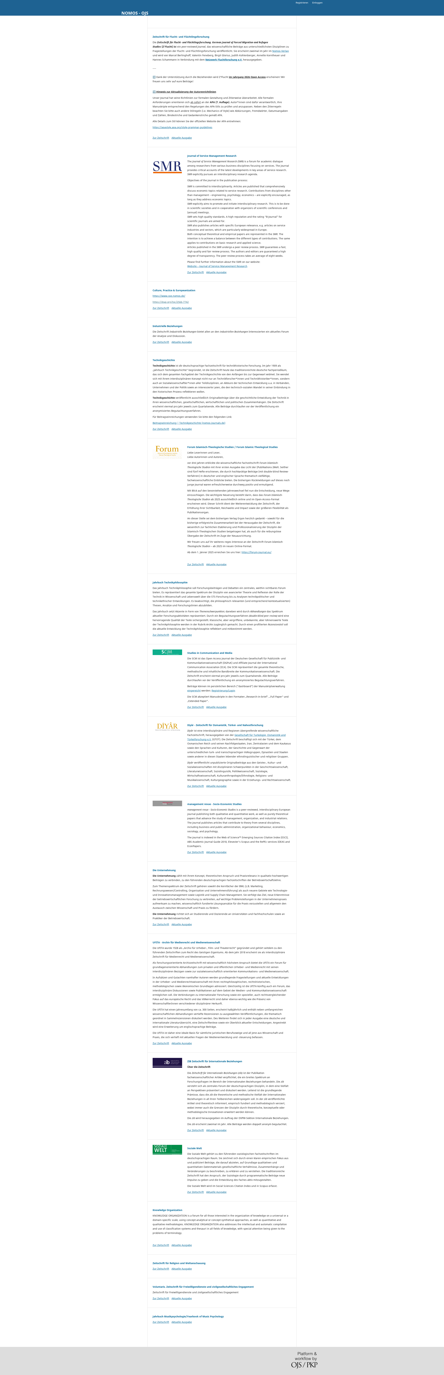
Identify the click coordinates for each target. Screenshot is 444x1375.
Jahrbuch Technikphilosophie (170, 582)
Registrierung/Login (223, 690)
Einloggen (317, 2)
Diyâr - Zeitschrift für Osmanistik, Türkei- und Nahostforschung (225, 725)
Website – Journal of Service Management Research (217, 266)
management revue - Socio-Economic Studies (214, 804)
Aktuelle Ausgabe (182, 137)
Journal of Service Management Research (211, 155)
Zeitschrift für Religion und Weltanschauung (179, 1263)
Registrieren (302, 2)
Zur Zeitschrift (161, 137)
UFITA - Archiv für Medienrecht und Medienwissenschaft (186, 942)
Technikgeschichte (164, 360)
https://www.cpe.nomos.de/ (169, 295)
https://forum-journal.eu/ (256, 552)
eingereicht (194, 690)
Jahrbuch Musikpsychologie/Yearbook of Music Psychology (188, 1316)
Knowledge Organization (167, 1210)
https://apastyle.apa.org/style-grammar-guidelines (182, 127)
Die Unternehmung (164, 870)
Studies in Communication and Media (209, 653)
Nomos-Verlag (280, 51)
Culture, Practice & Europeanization (174, 290)
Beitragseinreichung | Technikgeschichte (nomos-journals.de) (189, 423)
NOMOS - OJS (134, 13)
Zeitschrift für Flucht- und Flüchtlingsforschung (181, 36)
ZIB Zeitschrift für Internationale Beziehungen (214, 1061)
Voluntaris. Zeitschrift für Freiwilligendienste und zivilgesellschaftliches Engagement (203, 1286)
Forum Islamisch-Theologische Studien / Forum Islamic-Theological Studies (232, 447)
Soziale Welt (194, 1148)
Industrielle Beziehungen (167, 326)
